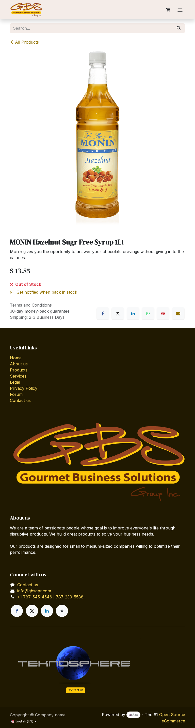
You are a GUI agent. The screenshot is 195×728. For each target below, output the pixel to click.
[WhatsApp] (148, 313)
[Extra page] (62, 611)
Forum (16, 394)
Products (18, 369)
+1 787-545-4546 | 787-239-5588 (50, 596)
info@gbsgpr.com (34, 590)
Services (18, 376)
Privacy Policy (23, 388)
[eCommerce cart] (168, 10)
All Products (27, 42)
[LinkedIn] (133, 313)
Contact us (20, 400)
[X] (118, 313)
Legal (15, 382)
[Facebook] (103, 313)
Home (16, 357)
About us (19, 363)
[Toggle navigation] (180, 9)
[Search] (178, 28)
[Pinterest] (163, 313)
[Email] (178, 313)
